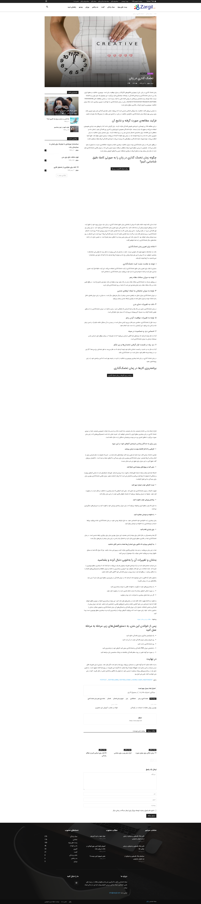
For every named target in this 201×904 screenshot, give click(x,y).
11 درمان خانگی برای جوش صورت (146, 753)
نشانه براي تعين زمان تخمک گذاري (96, 699)
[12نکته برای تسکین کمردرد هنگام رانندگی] (95, 743)
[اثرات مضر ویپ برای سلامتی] (120, 743)
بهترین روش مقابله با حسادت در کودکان (143, 707)
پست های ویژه (122, 7)
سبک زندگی (111, 7)
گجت (102, 7)
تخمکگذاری (133, 699)
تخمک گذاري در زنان (143, 699)
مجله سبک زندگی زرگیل (103, 1)
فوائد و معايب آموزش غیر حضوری (106, 707)
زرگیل (70, 902)
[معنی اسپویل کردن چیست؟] (112, 858)
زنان (127, 699)
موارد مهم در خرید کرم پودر (97, 836)
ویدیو (80, 7)
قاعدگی (109, 699)
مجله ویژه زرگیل (114, 1)
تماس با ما (76, 1)
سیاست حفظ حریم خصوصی (52, 902)
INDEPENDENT (148, 680)
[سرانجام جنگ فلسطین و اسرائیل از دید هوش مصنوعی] (151, 858)
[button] (47, 7)
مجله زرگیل (93, 1)
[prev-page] (155, 760)
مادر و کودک (143, 73)
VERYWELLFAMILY (125, 680)
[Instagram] (46, 1)
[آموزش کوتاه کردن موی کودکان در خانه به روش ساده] (112, 848)
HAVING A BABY (137, 680)
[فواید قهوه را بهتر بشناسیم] (74, 129)
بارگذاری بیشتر (62, 175)
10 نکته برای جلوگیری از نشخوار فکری (66, 167)
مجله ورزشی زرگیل (85, 1)
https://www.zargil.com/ (135, 721)
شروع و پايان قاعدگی (118, 699)
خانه (155, 14)
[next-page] (151, 760)
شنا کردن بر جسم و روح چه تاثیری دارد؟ (58, 119)
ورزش (87, 7)
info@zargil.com (114, 893)
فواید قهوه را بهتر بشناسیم (61, 127)
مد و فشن (95, 7)
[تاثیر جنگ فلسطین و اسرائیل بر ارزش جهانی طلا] (151, 848)
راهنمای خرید (72, 7)
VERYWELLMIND (113, 680)
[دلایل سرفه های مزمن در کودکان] (62, 106)
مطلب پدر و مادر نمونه (144, 619)
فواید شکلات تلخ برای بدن (70, 157)
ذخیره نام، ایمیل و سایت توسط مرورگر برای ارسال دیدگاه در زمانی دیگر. (133, 810)
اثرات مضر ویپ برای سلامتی (122, 753)
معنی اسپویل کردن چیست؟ (97, 856)
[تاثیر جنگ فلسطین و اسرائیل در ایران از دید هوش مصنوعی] (151, 838)
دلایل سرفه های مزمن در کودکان (66, 110)
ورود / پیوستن (125, 1)
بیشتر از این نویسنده (139, 731)
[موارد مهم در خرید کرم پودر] (112, 838)
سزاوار (148, 83)
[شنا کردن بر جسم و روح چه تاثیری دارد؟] (74, 121)
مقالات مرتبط (151, 731)
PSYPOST (103, 680)
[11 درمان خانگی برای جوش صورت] (145, 743)
